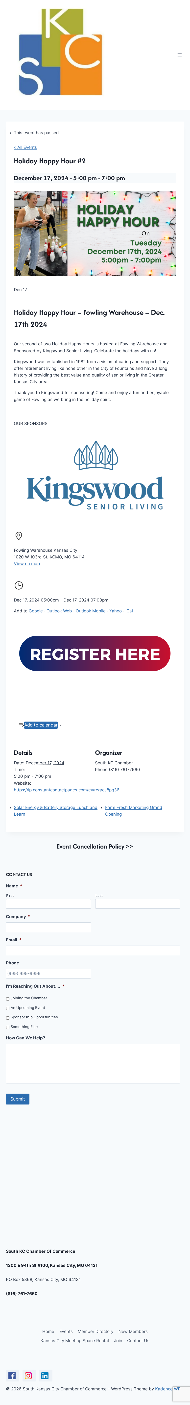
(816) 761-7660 (22, 1293)
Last (99, 896)
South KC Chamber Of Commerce (40, 1251)
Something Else (24, 1027)
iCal (129, 610)
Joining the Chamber (29, 998)
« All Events (25, 147)
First (10, 896)
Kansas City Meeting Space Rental (75, 1340)
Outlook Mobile (91, 610)
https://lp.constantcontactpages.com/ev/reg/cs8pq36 (66, 789)
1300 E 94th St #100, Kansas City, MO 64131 (51, 1265)
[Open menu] (179, 55)
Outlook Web (59, 610)
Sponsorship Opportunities (34, 1017)
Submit (17, 1099)
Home (48, 1331)
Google (36, 610)
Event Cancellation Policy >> (95, 846)
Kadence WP (168, 1388)
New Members (133, 1331)
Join (118, 1340)
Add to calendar (41, 725)
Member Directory (95, 1331)
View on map (27, 563)
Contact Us (138, 1340)
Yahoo (115, 610)
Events (66, 1331)
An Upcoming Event (28, 1007)
